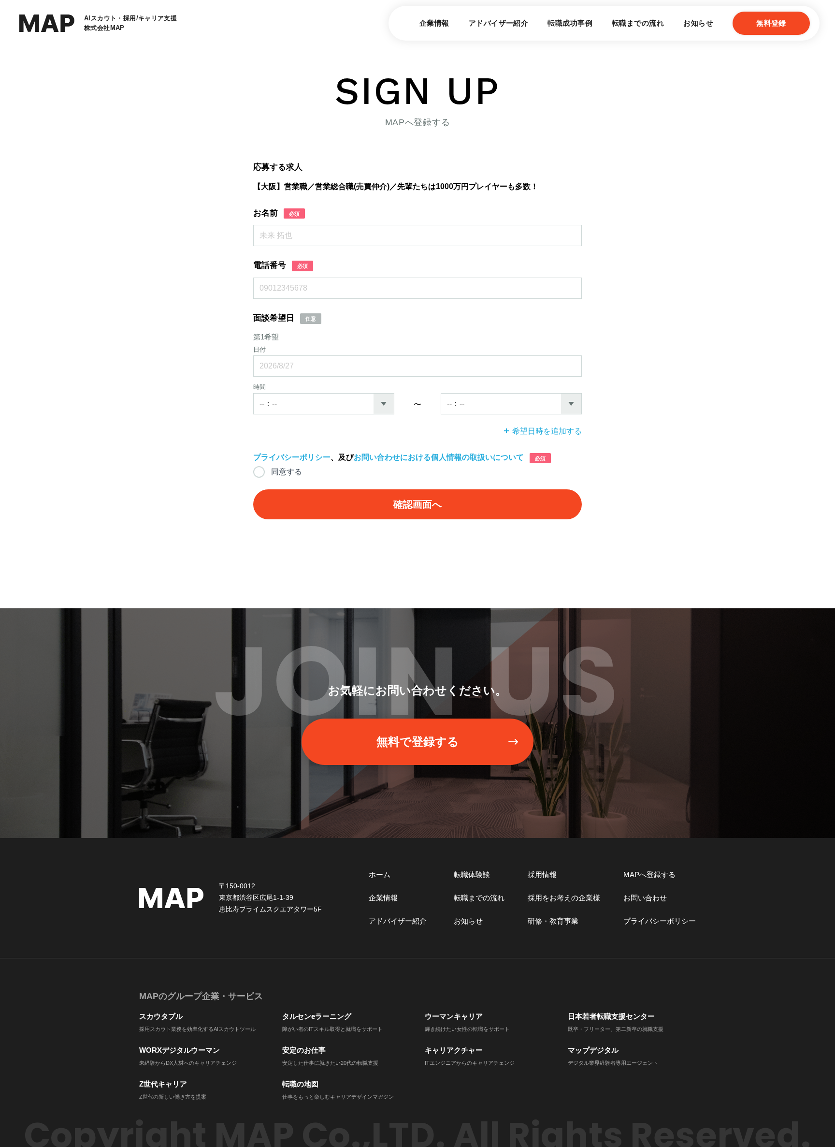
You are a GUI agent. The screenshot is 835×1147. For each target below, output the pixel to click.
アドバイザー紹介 (499, 23)
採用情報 (542, 874)
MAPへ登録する (649, 874)
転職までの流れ (638, 23)
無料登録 (771, 23)
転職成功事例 (569, 23)
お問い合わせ (645, 898)
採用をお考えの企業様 (564, 898)
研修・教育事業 (553, 921)
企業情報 (434, 23)
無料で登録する (417, 741)
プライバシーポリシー (292, 457)
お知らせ (698, 23)
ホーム (379, 874)
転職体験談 (472, 874)
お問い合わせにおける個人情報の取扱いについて (439, 457)
